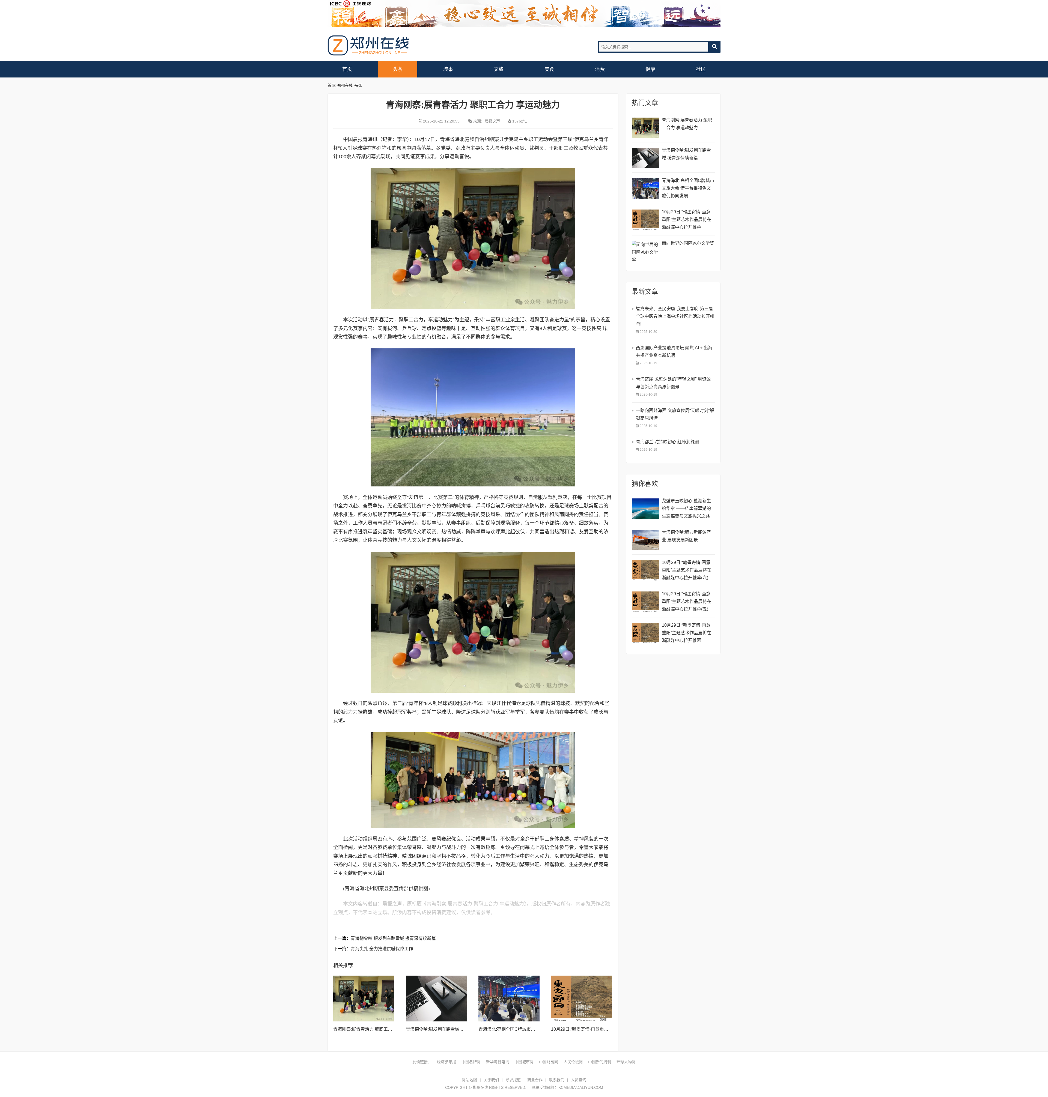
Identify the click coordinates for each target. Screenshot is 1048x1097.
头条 (398, 69)
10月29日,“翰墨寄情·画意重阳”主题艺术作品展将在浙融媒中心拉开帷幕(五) (686, 601)
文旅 (499, 69)
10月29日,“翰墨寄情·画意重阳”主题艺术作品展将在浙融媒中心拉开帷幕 (686, 219)
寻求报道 (513, 1080)
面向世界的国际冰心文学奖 (688, 243)
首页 (347, 69)
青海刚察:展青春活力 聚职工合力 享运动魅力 (376, 1029)
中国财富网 (548, 1062)
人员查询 (578, 1080)
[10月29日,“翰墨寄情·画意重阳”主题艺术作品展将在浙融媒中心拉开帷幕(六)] (645, 570)
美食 (549, 69)
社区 (701, 69)
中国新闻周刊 (599, 1062)
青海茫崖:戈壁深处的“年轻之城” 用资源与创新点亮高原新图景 (673, 383)
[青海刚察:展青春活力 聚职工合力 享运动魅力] (363, 998)
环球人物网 (626, 1062)
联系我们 (556, 1080)
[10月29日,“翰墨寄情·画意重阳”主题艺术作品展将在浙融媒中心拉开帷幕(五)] (645, 601)
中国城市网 (524, 1062)
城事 (448, 69)
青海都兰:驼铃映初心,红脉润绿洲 (667, 442)
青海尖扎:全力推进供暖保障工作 (382, 948)
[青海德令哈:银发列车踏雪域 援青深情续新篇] (436, 998)
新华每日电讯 (497, 1062)
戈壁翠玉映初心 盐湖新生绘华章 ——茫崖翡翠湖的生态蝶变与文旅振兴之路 (686, 508)
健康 (650, 69)
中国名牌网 (471, 1062)
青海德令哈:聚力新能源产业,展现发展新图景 (686, 536)
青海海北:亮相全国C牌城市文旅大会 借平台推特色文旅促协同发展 (688, 188)
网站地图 (469, 1080)
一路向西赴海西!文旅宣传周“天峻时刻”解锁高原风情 (675, 414)
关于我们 (491, 1080)
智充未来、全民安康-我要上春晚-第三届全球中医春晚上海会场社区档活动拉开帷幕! (675, 316)
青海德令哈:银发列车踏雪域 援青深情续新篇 (393, 938)
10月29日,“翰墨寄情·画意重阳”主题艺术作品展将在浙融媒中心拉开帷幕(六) (686, 570)
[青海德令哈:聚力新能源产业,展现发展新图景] (645, 540)
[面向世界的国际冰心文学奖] (645, 251)
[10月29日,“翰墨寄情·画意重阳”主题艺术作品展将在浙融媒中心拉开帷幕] (581, 998)
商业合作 (535, 1080)
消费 (600, 69)
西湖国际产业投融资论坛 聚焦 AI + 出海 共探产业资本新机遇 (674, 351)
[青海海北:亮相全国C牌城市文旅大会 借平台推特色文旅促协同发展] (509, 998)
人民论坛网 (573, 1062)
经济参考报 (446, 1062)
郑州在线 (368, 45)
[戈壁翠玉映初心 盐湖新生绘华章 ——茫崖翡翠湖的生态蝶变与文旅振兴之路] (645, 508)
